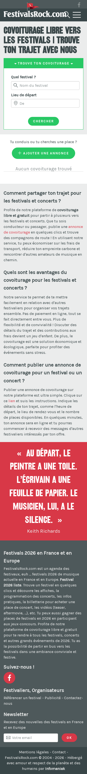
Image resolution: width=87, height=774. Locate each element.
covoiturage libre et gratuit (53, 629)
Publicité (53, 698)
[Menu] (76, 15)
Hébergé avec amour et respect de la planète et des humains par (44, 763)
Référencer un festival (22, 698)
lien (11, 401)
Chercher (43, 121)
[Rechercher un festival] (66, 14)
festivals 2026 (44, 574)
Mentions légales (34, 752)
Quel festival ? (23, 77)
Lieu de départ (23, 95)
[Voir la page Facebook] (79, 5)
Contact (59, 752)
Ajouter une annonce (45, 153)
